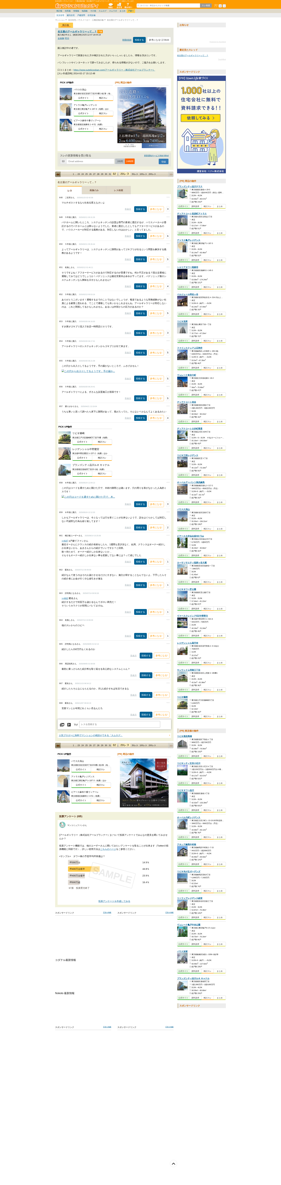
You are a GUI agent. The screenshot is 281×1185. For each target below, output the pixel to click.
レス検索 (118, 190)
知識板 (85, 11)
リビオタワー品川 (185, 790)
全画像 (61, 38)
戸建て (131, 11)
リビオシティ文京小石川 (188, 763)
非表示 (128, 209)
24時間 (129, 161)
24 (82, 174)
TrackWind (222, 59)
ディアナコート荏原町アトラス (192, 213)
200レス (152, 174)
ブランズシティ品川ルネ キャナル (193, 978)
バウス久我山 (183, 509)
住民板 (68, 11)
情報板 (76, 11)
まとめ (122, 11)
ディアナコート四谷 (186, 402)
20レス (124, 173)
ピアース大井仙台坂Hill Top (190, 536)
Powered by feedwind (218, 42)
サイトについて (128, 5)
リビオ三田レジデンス (187, 455)
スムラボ (113, 11)
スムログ (103, 11)
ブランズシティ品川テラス (189, 186)
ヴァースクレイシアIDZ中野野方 (192, 616)
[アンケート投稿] (69, 724)
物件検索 (119, 5)
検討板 (59, 11)
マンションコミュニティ (77, 5)
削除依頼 (127, 40)
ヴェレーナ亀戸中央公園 (188, 924)
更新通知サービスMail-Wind (156, 155)
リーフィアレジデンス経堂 (189, 898)
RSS (67, 38)
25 (86, 174)
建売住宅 (71, 15)
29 (102, 174)
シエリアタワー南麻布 (187, 267)
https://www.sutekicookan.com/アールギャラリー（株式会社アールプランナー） (114, 70)
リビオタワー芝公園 (186, 589)
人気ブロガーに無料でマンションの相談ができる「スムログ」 (91, 735)
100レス (143, 174)
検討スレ (103, 98)
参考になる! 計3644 (159, 40)
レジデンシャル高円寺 (187, 643)
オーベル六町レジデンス (188, 817)
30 (106, 174)
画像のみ (94, 190)
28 (98, 174)
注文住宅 (60, 15)
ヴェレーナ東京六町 (186, 375)
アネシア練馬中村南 (186, 844)
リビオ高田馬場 (184, 736)
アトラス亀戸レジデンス (188, 240)
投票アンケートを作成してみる (114, 901)
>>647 (65, 541)
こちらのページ (108, 849)
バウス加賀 (182, 951)
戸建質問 (81, 15)
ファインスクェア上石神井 (189, 348)
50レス (135, 174)
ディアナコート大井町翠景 (189, 429)
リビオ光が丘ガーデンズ (188, 871)
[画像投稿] (62, 724)
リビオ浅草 (182, 321)
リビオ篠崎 (182, 697)
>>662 (65, 598)
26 (90, 174)
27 (94, 174)
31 (110, 174)
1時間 (120, 161)
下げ (76, 725)
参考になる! (156, 209)
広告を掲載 (107, 912)
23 (79, 174)
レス (69, 190)
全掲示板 (110, 5)
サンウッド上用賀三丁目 (188, 670)
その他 (93, 11)
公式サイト (83, 98)
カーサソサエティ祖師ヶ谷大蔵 (192, 562)
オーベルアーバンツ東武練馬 (191, 482)
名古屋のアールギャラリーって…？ (77, 31)
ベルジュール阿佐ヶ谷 (187, 294)
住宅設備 (91, 15)
